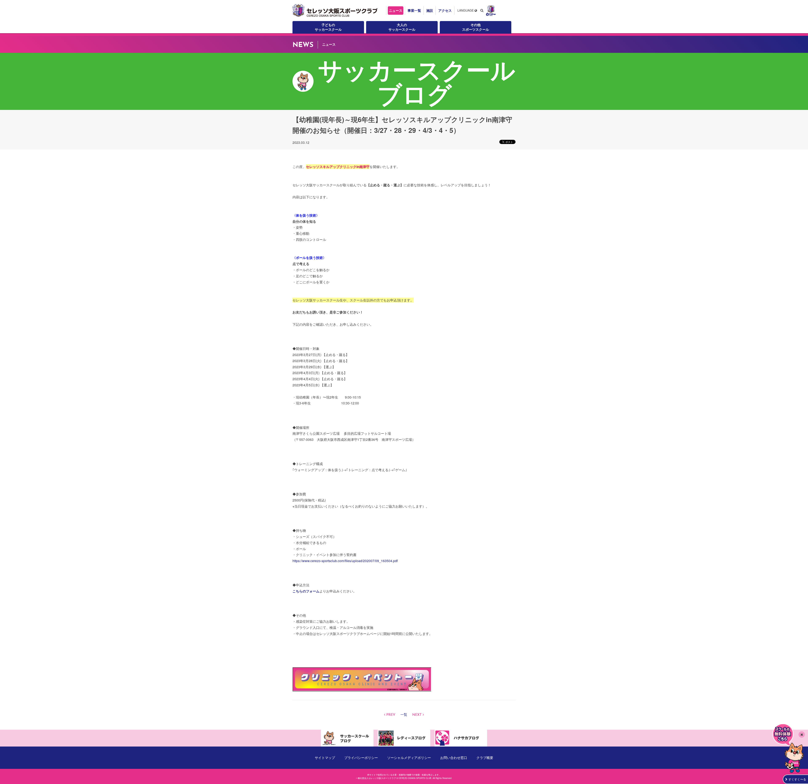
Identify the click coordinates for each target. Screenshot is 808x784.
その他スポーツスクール (475, 27)
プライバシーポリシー (361, 757)
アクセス (445, 10)
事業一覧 (414, 10)
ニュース (395, 10)
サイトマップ (325, 757)
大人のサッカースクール (401, 27)
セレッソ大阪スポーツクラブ (335, 10)
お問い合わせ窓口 (453, 757)
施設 (429, 10)
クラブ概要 (484, 757)
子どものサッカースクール (328, 27)
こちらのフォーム (305, 591)
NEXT (417, 715)
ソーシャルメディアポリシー (409, 757)
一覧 (403, 715)
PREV (390, 715)
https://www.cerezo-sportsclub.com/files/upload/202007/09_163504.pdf (345, 560)
